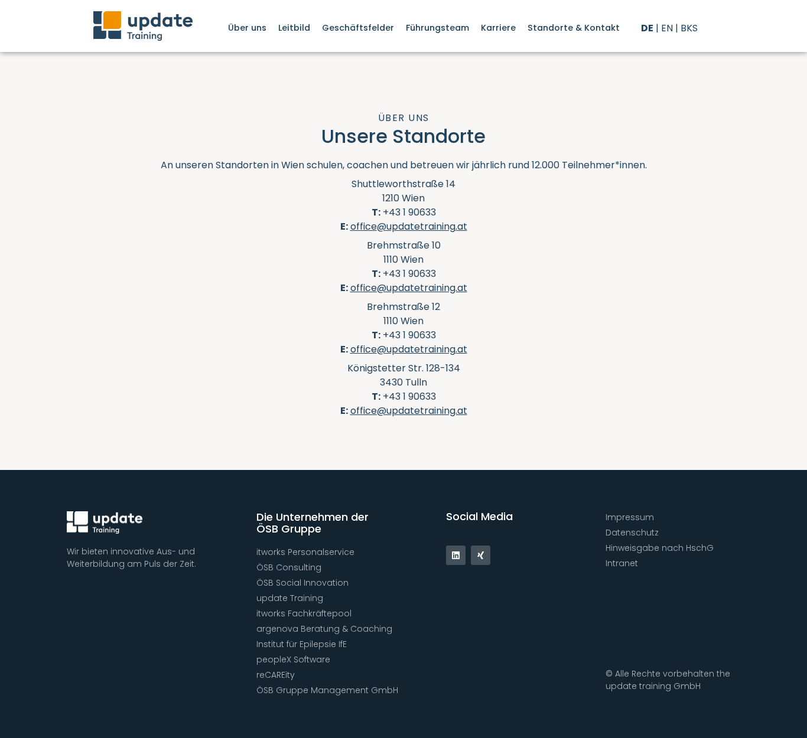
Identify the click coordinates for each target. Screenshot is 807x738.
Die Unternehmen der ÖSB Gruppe (312, 523)
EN (667, 28)
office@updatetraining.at (408, 288)
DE (647, 28)
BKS (689, 28)
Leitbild (294, 28)
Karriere (498, 28)
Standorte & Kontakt (574, 28)
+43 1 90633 (409, 212)
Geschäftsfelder (358, 28)
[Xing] (480, 555)
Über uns (247, 28)
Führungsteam (437, 28)
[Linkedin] (456, 555)
